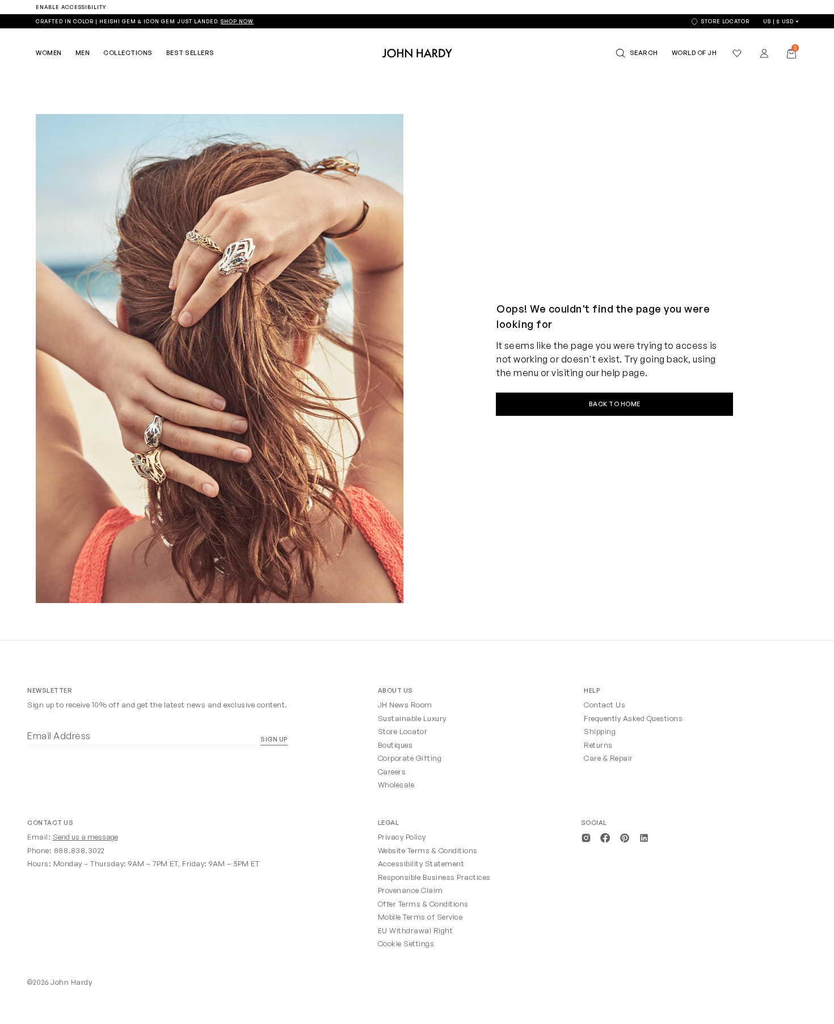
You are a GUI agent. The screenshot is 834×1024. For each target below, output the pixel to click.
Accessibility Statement (421, 863)
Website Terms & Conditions (428, 850)
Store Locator (403, 731)
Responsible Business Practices (434, 877)
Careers (392, 771)
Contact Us (604, 704)
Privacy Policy (402, 836)
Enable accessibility (71, 7)
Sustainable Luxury (412, 718)
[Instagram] (586, 836)
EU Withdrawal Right (415, 930)
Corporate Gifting (410, 757)
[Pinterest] (625, 836)
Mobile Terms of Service (420, 916)
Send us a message (85, 836)
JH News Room (405, 704)
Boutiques (395, 744)
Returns (598, 744)
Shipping (600, 731)
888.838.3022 (79, 850)
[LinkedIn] (644, 836)
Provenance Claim (410, 890)
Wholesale (396, 784)
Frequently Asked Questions (633, 718)
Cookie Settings (406, 943)
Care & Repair (608, 757)
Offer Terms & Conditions (423, 903)
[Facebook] (605, 836)
